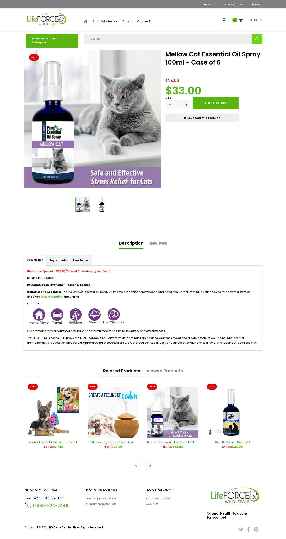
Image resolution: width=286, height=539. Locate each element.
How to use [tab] (81, 260)
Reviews (158, 243)
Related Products (121, 371)
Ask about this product (203, 118)
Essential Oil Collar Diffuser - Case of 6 (53, 442)
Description (131, 243)
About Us (152, 504)
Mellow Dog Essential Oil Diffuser (113, 442)
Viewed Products (165, 371)
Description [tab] (35, 260)
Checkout (256, 4)
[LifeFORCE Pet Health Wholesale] (46, 26)
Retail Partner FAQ (158, 498)
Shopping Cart (234, 4)
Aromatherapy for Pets (100, 504)
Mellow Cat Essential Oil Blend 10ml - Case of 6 (178, 442)
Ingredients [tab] (58, 260)
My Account (211, 4)
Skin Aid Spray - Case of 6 (232, 442)
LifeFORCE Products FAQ (101, 498)
